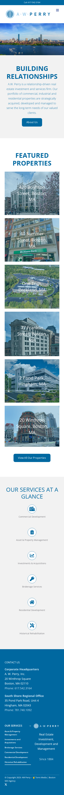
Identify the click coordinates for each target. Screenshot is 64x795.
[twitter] (6, 784)
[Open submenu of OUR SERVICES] (29, 726)
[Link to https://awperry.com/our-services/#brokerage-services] (32, 579)
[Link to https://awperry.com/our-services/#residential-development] (32, 602)
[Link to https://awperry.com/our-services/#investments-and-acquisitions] (32, 555)
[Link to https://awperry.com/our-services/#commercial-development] (32, 509)
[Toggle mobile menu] (57, 10)
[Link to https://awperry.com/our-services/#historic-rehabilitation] (32, 625)
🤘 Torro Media (39, 777)
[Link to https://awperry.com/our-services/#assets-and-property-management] (32, 532)
